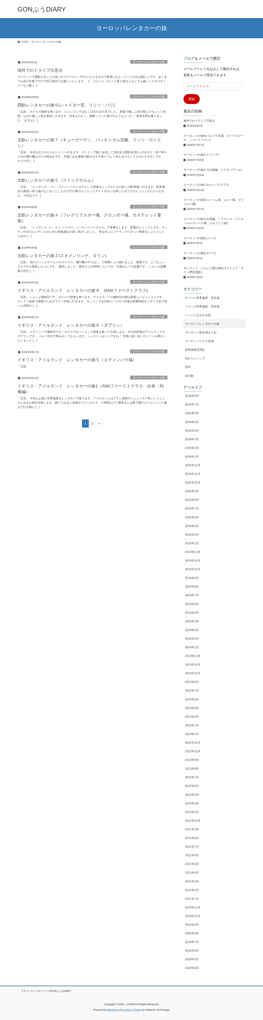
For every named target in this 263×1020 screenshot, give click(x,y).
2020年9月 (192, 924)
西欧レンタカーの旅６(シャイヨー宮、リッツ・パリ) (66, 105)
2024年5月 (192, 612)
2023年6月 (192, 699)
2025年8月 (192, 499)
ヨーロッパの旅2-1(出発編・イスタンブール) (212, 169)
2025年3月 (192, 526)
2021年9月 (192, 829)
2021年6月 (192, 855)
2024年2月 (192, 638)
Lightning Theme (131, 1009)
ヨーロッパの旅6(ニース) (199, 238)
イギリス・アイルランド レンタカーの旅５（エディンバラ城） (77, 360)
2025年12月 (193, 465)
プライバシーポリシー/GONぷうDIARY (46, 991)
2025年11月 (192, 474)
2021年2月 (192, 890)
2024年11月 (192, 560)
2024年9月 (192, 578)
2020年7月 (192, 942)
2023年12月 (193, 656)
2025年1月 (192, 543)
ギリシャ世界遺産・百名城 (202, 297)
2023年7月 (192, 690)
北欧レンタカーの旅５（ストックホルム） (56, 180)
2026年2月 (192, 448)
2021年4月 (192, 872)
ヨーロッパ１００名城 (199, 341)
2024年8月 (192, 586)
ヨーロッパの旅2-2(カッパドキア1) (206, 184)
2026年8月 (192, 395)
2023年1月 (192, 734)
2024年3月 (192, 630)
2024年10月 (193, 569)
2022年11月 (192, 742)
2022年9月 (192, 760)
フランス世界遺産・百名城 (202, 306)
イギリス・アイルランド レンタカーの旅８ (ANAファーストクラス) (82, 290)
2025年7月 (192, 508)
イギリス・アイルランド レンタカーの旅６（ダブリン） (70, 325)
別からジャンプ (195, 358)
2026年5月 (192, 422)
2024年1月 (192, 647)
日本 (188, 367)
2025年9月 (192, 491)
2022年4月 (192, 803)
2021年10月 (193, 820)
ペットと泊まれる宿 (198, 315)
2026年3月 (192, 439)
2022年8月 (192, 768)
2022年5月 (192, 794)
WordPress (113, 1009)
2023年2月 (192, 725)
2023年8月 (192, 682)
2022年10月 (193, 751)
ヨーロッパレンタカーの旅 (149, 61)
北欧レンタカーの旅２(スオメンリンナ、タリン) (62, 255)
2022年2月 (192, 812)
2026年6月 (192, 413)
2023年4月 (192, 716)
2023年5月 (192, 708)
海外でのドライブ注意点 (40, 70)
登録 (191, 99)
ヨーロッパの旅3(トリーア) (201, 154)
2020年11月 (192, 916)
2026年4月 (192, 430)
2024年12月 (193, 552)
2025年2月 (192, 534)
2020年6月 (192, 950)
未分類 (189, 375)
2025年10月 (193, 482)
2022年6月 (192, 785)
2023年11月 (192, 664)
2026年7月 (192, 404)
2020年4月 (192, 968)
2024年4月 (192, 621)
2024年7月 (192, 595)
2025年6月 (192, 517)
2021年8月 (192, 838)
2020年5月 (192, 959)
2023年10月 (193, 673)
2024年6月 (192, 604)
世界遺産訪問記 (195, 349)
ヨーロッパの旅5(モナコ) (199, 253)
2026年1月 (192, 456)
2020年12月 (193, 907)
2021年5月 (192, 864)
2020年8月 (192, 933)
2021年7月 (192, 846)
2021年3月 (192, 881)
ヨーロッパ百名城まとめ (201, 332)
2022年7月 (192, 777)
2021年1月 (192, 898)
